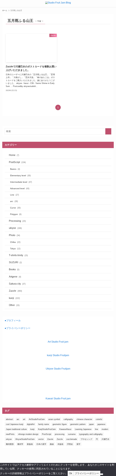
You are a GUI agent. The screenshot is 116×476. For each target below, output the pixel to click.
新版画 (30, 444)
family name (43, 424)
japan (91, 424)
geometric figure (60, 424)
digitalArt (31, 424)
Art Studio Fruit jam (58, 341)
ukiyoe (15, 228)
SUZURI (15, 262)
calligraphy (68, 419)
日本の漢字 (41, 444)
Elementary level (20, 175)
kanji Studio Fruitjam (58, 355)
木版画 (60, 444)
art (24, 419)
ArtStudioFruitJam (37, 419)
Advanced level (19, 188)
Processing (17, 221)
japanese (101, 424)
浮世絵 (70, 444)
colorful (99, 419)
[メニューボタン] (3, 3)
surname (72, 434)
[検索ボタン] (112, 3)
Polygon (15, 214)
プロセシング (86, 439)
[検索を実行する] (108, 131)
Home (14, 155)
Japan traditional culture (16, 429)
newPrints (10, 434)
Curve (15, 208)
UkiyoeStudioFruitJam (25, 439)
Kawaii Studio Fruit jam (58, 398)
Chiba (15, 242)
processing (59, 434)
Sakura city (17, 283)
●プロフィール (13, 320)
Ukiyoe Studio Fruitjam (58, 368)
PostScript (17, 162)
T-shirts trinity (18, 255)
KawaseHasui (65, 429)
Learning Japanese (83, 429)
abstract (9, 419)
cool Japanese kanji (14, 424)
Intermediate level (21, 182)
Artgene (15, 276)
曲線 (52, 444)
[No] (101, 474)
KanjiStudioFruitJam (47, 429)
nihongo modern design (28, 434)
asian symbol (54, 419)
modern (105, 429)
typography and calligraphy (91, 434)
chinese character (84, 419)
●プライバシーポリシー (17, 328)
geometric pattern (77, 424)
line (96, 429)
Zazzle (15, 291)
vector (41, 439)
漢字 (78, 444)
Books (14, 269)
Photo (14, 235)
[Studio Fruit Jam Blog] (58, 3)
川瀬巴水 (105, 439)
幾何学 (20, 444)
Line (14, 195)
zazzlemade (71, 439)
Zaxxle (50, 439)
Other (14, 305)
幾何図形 (10, 444)
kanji (14, 298)
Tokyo (15, 248)
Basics (15, 169)
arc (14, 201)
